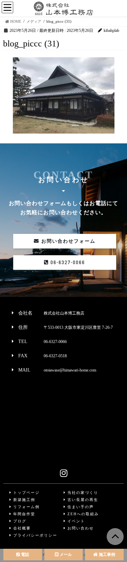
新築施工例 (23, 500)
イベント (75, 521)
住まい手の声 (80, 507)
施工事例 (106, 554)
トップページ (26, 492)
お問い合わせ (80, 528)
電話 (24, 554)
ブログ (19, 521)
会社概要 (21, 528)
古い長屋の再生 (82, 500)
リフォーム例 (26, 507)
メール (65, 554)
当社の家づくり (82, 492)
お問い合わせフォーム (67, 241)
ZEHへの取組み (82, 514)
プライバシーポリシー (34, 535)
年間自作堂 (23, 514)
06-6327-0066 (67, 262)
